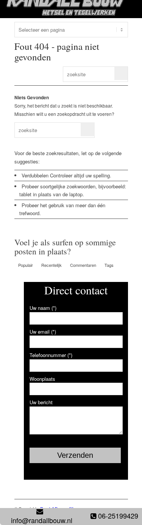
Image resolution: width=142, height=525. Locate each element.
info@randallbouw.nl (41, 520)
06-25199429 (118, 515)
